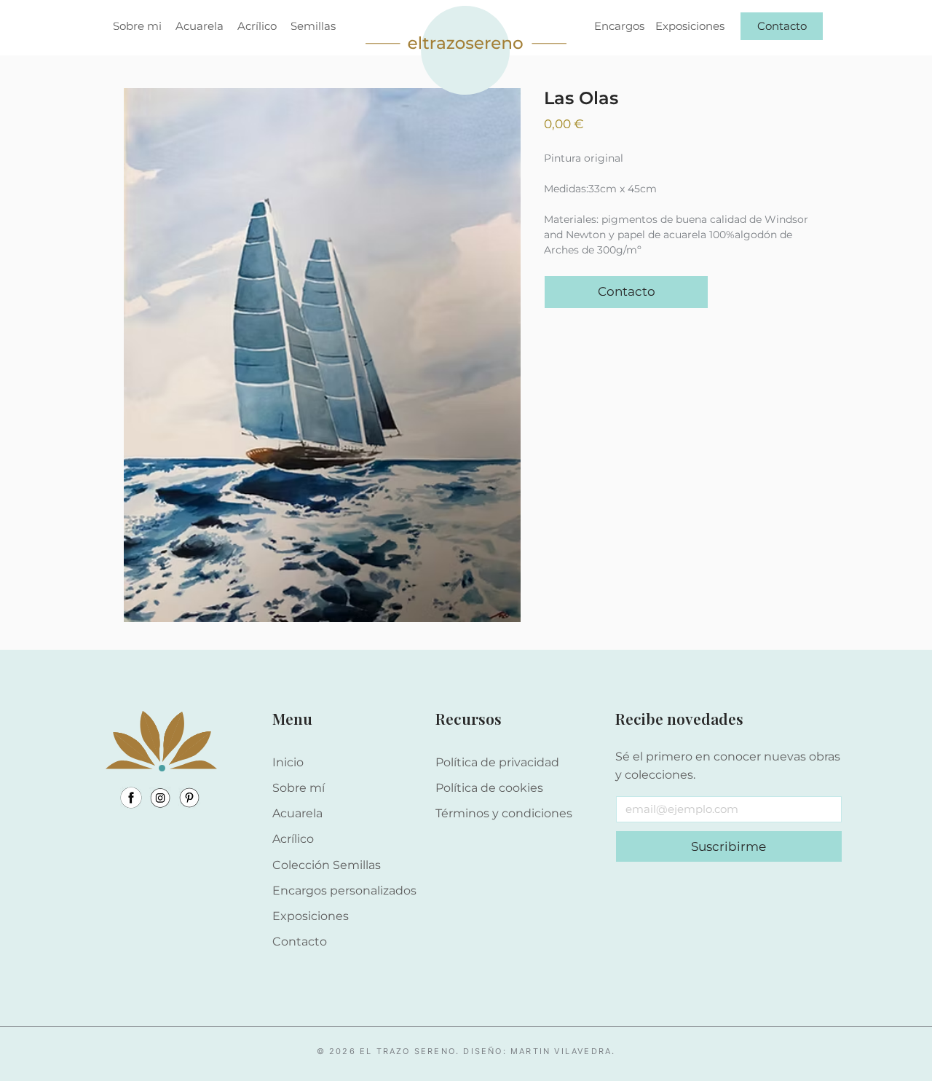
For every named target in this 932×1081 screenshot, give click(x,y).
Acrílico (293, 839)
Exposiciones (310, 916)
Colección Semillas (326, 865)
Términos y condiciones (503, 813)
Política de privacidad (497, 762)
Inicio (288, 762)
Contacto (299, 941)
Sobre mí (298, 788)
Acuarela (297, 813)
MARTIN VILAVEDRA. (562, 1051)
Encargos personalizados (344, 890)
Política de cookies (489, 788)
